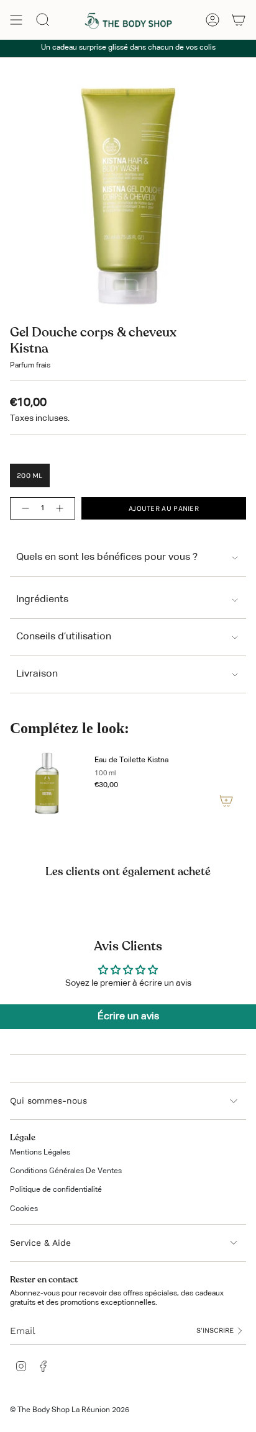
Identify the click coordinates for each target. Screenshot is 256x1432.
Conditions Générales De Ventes (66, 1171)
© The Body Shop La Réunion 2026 (69, 1410)
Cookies (24, 1209)
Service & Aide (40, 1243)
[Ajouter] (226, 801)
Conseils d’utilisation (63, 637)
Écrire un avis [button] (128, 1017)
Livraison (37, 674)
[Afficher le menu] (16, 20)
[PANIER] (239, 20)
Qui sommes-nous (48, 1101)
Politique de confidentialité (56, 1190)
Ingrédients (42, 600)
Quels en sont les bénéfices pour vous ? (107, 557)
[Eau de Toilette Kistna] (47, 783)
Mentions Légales (40, 1152)
